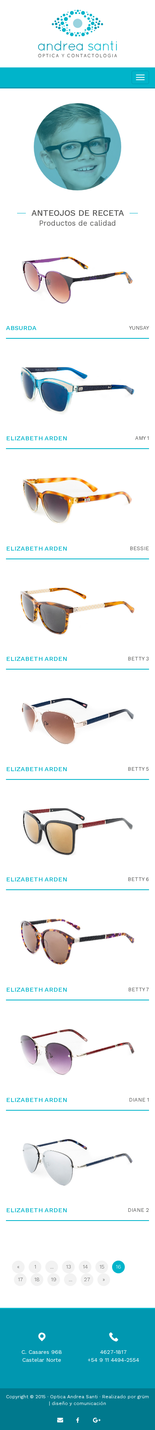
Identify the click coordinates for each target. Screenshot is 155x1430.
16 (120, 1266)
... (52, 1266)
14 (85, 1266)
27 (87, 1279)
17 (20, 1279)
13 (68, 1266)
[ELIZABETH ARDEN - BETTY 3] (77, 611)
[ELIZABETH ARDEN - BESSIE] (77, 500)
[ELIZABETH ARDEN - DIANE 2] (77, 1162)
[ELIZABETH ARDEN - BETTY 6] (77, 831)
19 (53, 1279)
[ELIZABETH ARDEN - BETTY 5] (77, 721)
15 (102, 1266)
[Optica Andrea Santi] (77, 34)
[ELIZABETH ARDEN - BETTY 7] (77, 941)
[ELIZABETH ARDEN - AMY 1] (77, 390)
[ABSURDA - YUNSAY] (77, 280)
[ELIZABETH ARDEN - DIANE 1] (77, 1052)
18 (37, 1279)
